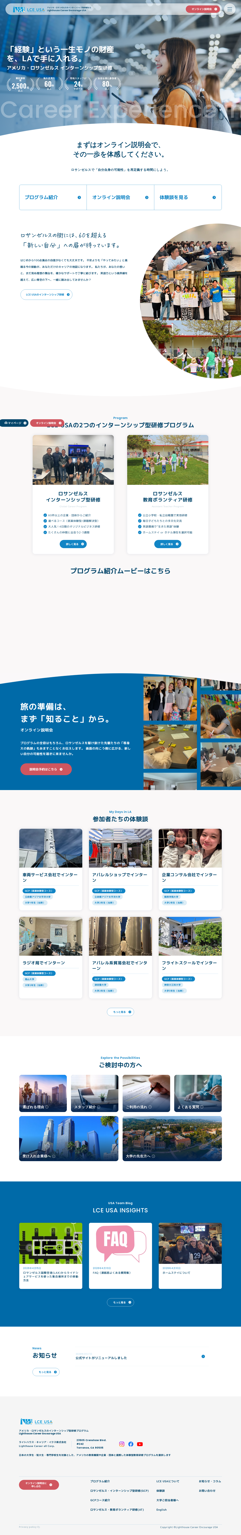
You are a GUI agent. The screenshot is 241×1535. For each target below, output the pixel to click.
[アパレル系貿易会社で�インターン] (120, 957)
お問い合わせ (207, 1491)
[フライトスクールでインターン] (190, 957)
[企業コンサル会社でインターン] (190, 869)
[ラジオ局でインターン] (50, 957)
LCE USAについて (167, 1481)
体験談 (160, 1491)
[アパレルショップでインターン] (120, 869)
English (161, 1509)
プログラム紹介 (100, 1481)
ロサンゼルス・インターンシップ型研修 (115, 1491)
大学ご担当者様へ (167, 1500)
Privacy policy (28, 1527)
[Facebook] (130, 1444)
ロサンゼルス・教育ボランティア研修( (114, 1509)
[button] (229, 9)
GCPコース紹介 (100, 1500)
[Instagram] (121, 1444)
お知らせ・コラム (210, 1481)
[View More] (43, 1093)
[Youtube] (140, 1444)
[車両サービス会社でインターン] (50, 869)
